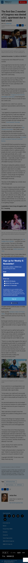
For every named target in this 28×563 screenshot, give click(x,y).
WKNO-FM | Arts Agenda (12, 283)
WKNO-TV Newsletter (11, 285)
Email (4, 271)
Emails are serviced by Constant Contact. (10, 294)
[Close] (25, 259)
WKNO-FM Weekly (10, 281)
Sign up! (14, 299)
